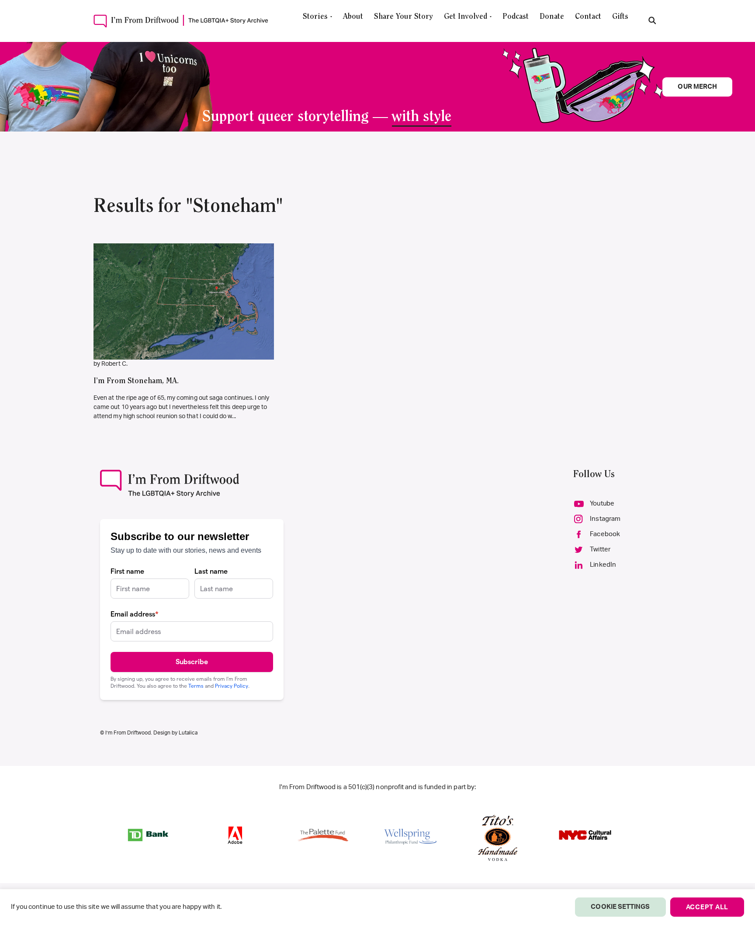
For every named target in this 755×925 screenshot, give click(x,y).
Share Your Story (403, 17)
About (353, 17)
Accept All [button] (707, 907)
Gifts (620, 17)
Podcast (515, 17)
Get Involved (465, 17)
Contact (588, 17)
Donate (552, 17)
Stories (315, 17)
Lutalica (188, 732)
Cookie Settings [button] (620, 907)
